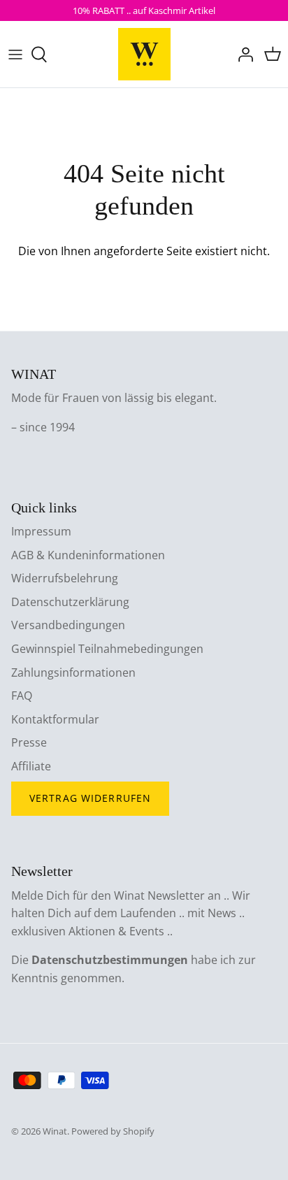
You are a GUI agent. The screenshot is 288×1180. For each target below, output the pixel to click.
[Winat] (144, 54)
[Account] (241, 54)
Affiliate (31, 766)
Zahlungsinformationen (73, 672)
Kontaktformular (55, 719)
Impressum (41, 531)
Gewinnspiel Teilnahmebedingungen (107, 648)
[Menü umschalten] (15, 54)
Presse (29, 742)
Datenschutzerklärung (70, 602)
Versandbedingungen (68, 625)
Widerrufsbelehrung (64, 578)
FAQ (21, 695)
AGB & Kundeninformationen (88, 555)
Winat (55, 1131)
